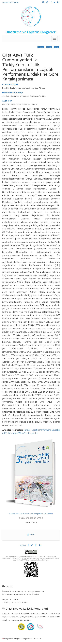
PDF (31, 534)
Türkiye (27, 430)
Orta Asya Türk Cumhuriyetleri (23, 433)
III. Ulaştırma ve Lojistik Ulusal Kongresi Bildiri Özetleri (31, 514)
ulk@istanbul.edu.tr (10, 2)
